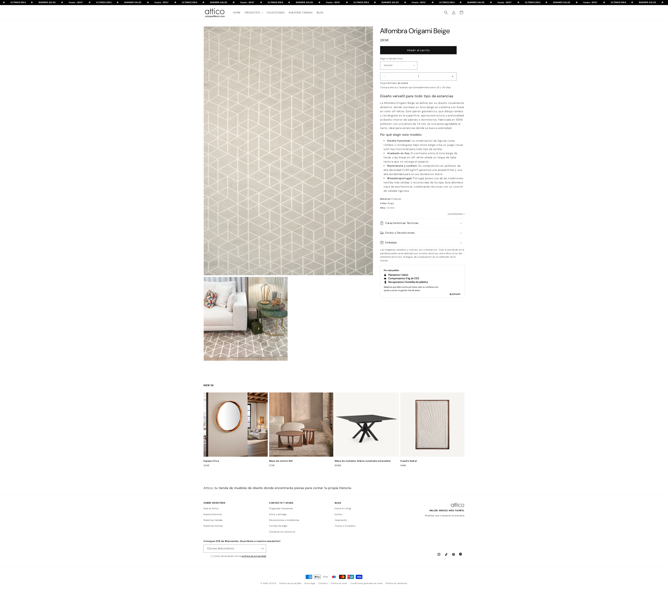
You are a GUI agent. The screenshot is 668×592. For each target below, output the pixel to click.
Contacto (323, 583)
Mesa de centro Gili (281, 461)
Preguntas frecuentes (281, 508)
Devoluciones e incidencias (284, 520)
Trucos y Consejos (345, 525)
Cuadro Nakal (408, 461)
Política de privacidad (290, 583)
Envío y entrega (277, 514)
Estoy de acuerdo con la (240, 556)
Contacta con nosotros (282, 531)
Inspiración (341, 520)
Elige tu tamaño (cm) (391, 58)
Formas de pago (278, 525)
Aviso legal (309, 583)
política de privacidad (254, 556)
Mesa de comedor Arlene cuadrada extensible (363, 461)
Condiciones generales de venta (367, 583)
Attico (208, 488)
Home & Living (343, 508)
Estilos (338, 514)
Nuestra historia (213, 514)
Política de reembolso (396, 583)
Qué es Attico (211, 508)
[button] (254, 12)
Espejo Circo (211, 461)
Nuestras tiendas (213, 520)
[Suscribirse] (262, 549)
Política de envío (339, 583)
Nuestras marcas (213, 525)
